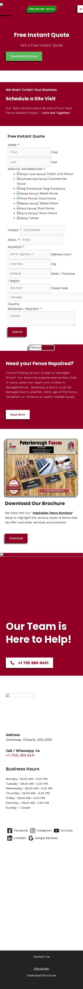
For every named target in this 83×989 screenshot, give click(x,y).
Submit (17, 332)
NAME (13, 145)
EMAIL (14, 239)
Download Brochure (41, 975)
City (53, 264)
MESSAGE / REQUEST (25, 309)
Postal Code (59, 288)
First (54, 152)
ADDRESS (16, 247)
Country (13, 304)
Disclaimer (41, 968)
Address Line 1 (61, 254)
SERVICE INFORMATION (26, 169)
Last (54, 162)
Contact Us (42, 956)
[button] (41, 9)
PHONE (14, 230)
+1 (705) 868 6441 (20, 755)
